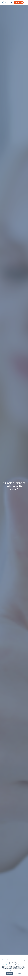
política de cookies (8, 964)
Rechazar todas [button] (18, 973)
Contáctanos (18, 2)
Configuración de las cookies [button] (14, 970)
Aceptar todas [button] (9, 973)
